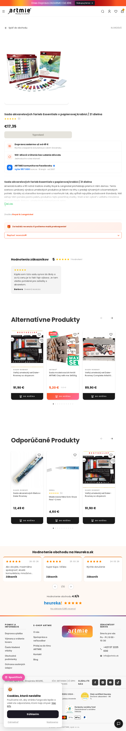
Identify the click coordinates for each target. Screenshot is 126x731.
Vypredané (38, 134)
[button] (53, 403)
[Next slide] (111, 318)
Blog (35, 659)
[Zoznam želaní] (116, 11)
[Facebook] (95, 682)
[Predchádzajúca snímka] (14, 348)
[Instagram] (103, 682)
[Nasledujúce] (71, 586)
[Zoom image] (36, 72)
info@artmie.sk (111, 655)
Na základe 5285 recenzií (63, 608)
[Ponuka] (3, 11)
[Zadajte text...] (102, 11)
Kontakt (37, 654)
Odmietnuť (13, 722)
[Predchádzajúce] (55, 586)
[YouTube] (110, 682)
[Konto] (109, 11)
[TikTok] (118, 682)
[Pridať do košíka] (27, 396)
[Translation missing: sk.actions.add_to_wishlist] (39, 334)
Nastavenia (52, 722)
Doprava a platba (14, 633)
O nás (36, 632)
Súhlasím (33, 714)
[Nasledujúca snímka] (39, 348)
